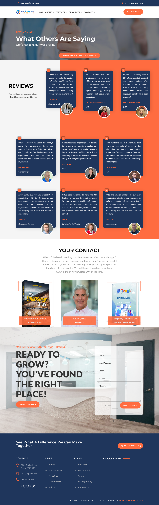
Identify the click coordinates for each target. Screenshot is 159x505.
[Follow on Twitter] (34, 486)
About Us (53, 476)
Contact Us (83, 487)
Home (40, 12)
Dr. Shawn (23, 167)
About (48, 12)
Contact (88, 12)
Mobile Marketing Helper (131, 500)
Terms (81, 476)
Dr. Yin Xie (54, 99)
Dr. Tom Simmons (131, 102)
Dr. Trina (66, 164)
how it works (28, 404)
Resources (74, 12)
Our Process (55, 482)
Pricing (52, 487)
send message (130, 405)
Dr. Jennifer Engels (95, 102)
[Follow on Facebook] (23, 486)
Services (60, 12)
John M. (22, 219)
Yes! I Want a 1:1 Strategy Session (79, 55)
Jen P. (64, 219)
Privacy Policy (85, 482)
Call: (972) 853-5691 (29, 3)
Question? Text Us (130, 446)
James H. (110, 219)
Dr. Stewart (112, 167)
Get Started (133, 12)
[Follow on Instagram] (28, 486)
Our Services (55, 470)
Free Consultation (133, 3)
